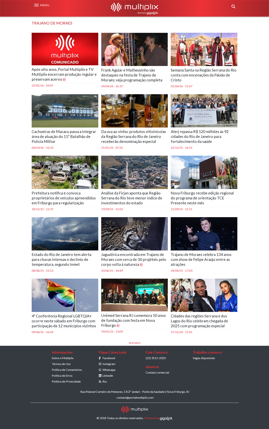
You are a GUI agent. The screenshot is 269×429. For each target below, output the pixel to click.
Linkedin (107, 375)
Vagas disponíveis (204, 358)
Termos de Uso (61, 364)
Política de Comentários (67, 369)
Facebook (108, 358)
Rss (104, 381)
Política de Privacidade (66, 381)
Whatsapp (108, 369)
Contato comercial (157, 372)
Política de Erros (62, 375)
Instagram (108, 364)
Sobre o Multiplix (63, 358)
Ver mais (135, 342)
